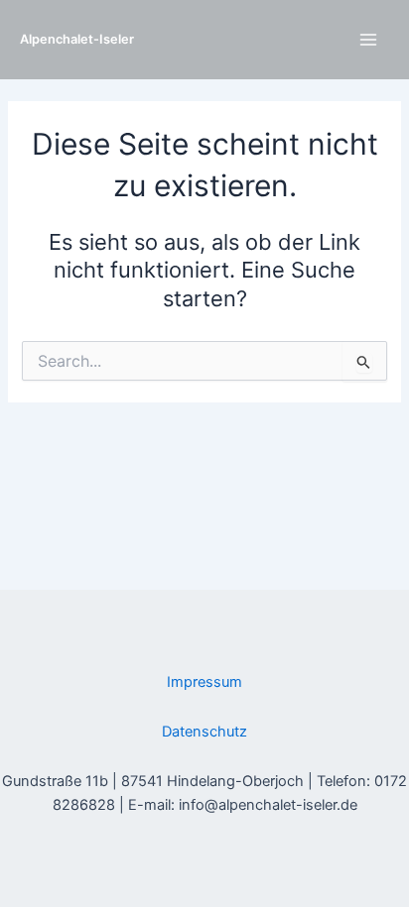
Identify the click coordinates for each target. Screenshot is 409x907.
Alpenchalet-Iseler (77, 39)
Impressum (204, 682)
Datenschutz (204, 731)
